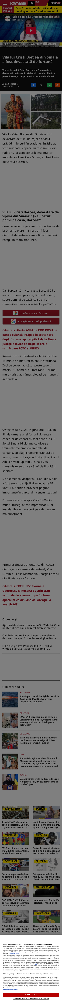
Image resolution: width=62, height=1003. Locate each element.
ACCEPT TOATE (31, 994)
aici (36, 964)
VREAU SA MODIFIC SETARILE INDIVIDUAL (31, 998)
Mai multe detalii (14, 953)
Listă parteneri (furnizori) (10, 989)
